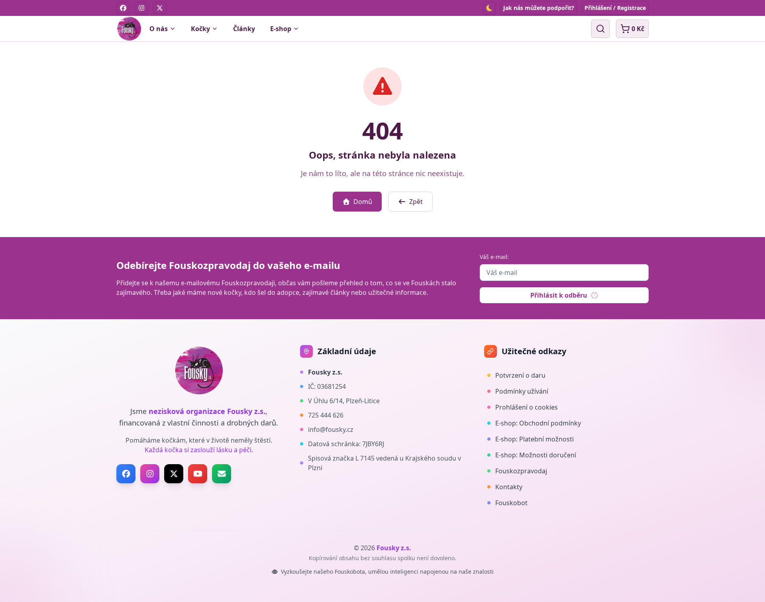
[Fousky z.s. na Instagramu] (149, 473)
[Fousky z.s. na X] (173, 473)
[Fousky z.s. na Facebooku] (125, 473)
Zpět (416, 201)
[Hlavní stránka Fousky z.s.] (129, 28)
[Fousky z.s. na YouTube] (197, 473)
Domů (362, 201)
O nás (158, 28)
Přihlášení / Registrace (615, 8)
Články (244, 28)
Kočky (200, 28)
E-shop (280, 28)
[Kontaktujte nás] (221, 473)
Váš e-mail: (494, 257)
